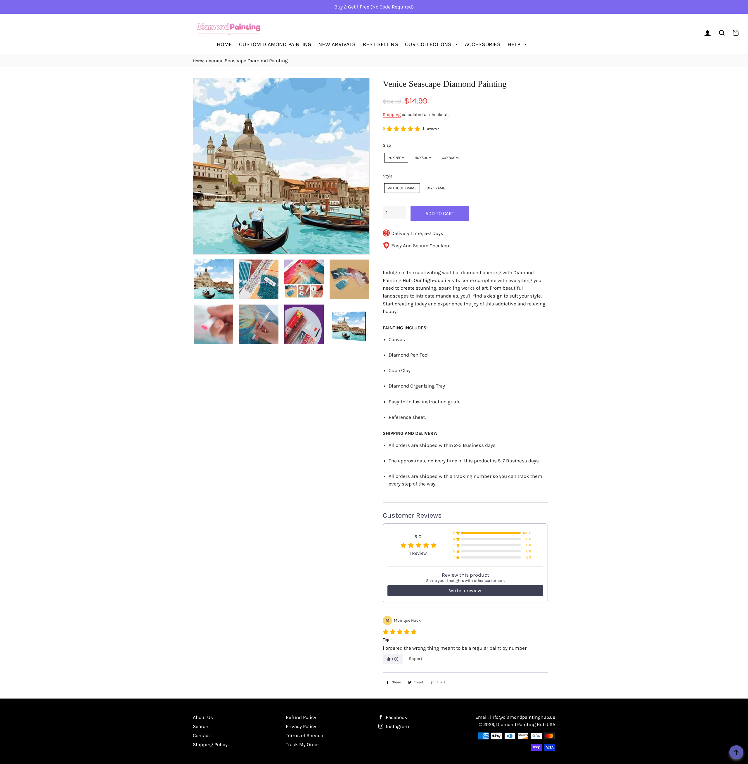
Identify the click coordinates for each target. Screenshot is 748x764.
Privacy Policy (301, 726)
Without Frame (402, 188)
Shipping (392, 114)
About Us (203, 717)
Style (388, 176)
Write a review (465, 590)
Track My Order (302, 744)
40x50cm (423, 157)
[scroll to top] (736, 752)
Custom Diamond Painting (275, 44)
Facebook (396, 717)
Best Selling (380, 44)
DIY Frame (436, 188)
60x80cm (450, 157)
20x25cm (396, 157)
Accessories (483, 44)
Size (387, 145)
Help (515, 44)
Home (224, 44)
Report (416, 658)
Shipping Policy (210, 744)
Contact (201, 735)
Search (200, 726)
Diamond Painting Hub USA (525, 724)
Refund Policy (301, 717)
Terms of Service (304, 735)
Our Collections (429, 44)
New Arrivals (337, 44)
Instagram (397, 726)
